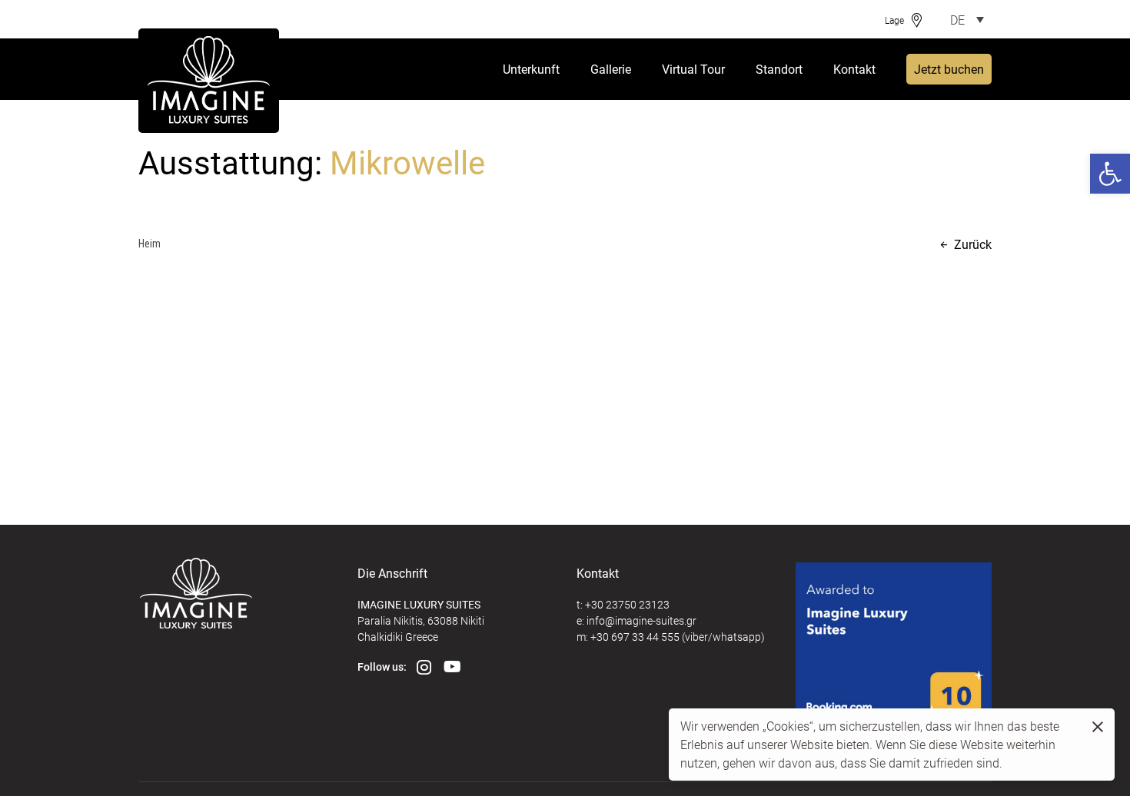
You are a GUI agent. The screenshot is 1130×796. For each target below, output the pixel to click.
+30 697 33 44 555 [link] (635, 636)
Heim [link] (149, 243)
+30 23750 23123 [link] (627, 604)
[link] (1110, 174)
